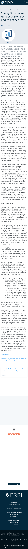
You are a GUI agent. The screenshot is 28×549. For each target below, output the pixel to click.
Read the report (5, 354)
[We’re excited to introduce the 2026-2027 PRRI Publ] (14, 468)
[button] (27, 3)
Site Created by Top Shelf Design (16, 545)
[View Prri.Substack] (19, 453)
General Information (14, 512)
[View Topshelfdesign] (6, 546)
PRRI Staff (8, 43)
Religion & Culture (21, 10)
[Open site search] (23, 2)
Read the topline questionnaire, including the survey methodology (13, 359)
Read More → (5, 379)
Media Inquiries (14, 520)
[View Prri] (16, 453)
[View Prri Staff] (8, 35)
